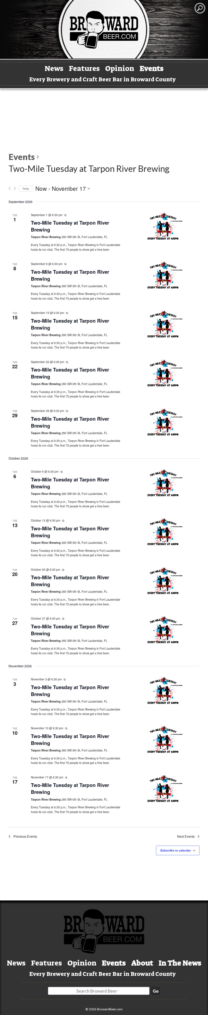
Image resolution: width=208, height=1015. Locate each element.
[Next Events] (15, 188)
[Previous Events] (10, 188)
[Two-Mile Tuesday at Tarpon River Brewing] (163, 227)
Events (152, 68)
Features (84, 68)
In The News (180, 963)
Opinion (119, 68)
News (54, 68)
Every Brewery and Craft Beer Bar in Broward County (102, 79)
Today (25, 188)
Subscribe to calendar (175, 850)
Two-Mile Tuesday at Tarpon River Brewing (70, 226)
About (142, 963)
